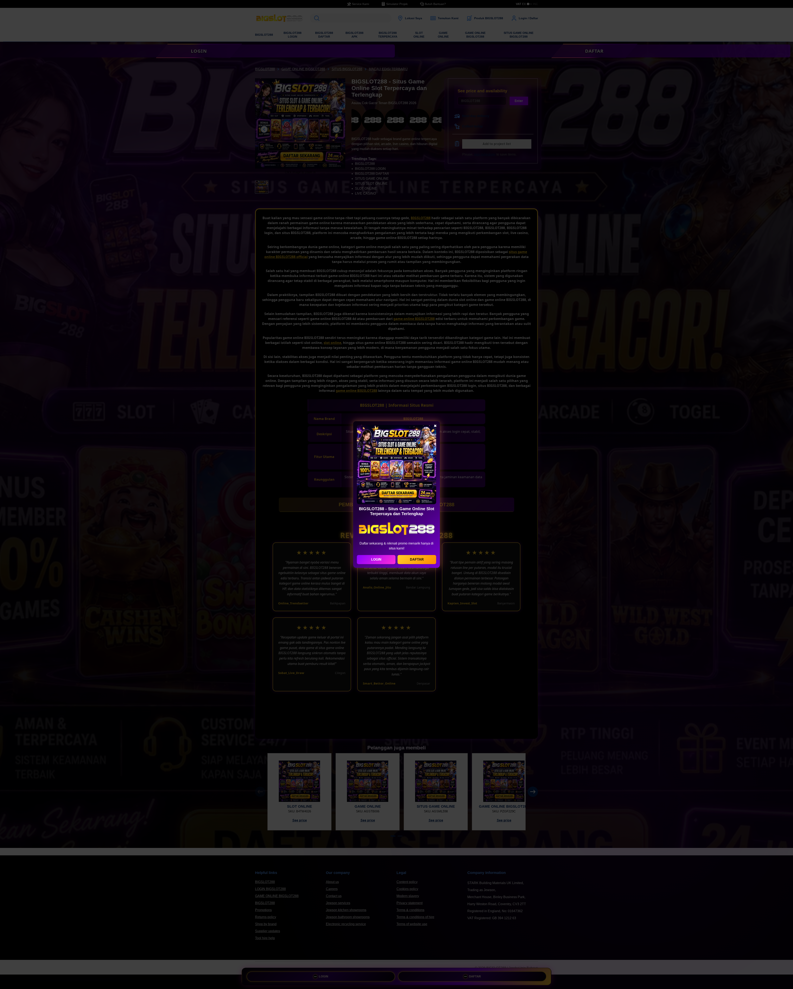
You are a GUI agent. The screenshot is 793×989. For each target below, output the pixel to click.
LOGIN (376, 559)
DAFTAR (417, 559)
